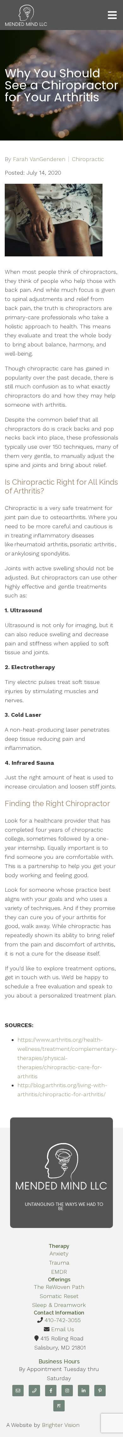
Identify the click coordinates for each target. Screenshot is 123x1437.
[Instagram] (67, 1390)
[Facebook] (50, 1390)
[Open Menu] (112, 15)
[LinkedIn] (83, 1390)
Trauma (59, 1262)
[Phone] (34, 1390)
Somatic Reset (59, 1296)
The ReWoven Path (59, 1287)
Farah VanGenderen (39, 159)
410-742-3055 (62, 1320)
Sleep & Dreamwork (59, 1305)
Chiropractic (88, 159)
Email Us (62, 1329)
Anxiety (59, 1253)
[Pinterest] (100, 1390)
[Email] (18, 1390)
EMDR (59, 1271)
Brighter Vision (60, 1425)
